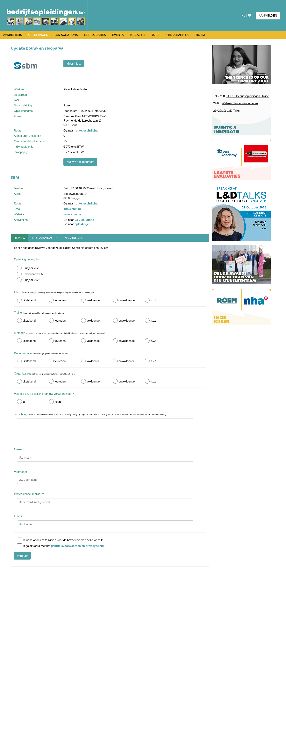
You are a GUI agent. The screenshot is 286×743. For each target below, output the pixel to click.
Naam (18, 449)
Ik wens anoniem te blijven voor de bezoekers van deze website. (63, 540)
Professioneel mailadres (29, 494)
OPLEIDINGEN (38, 34)
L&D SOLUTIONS (66, 34)
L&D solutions (84, 219)
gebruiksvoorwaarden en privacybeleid (77, 545)
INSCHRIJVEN (73, 237)
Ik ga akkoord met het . (63, 545)
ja (24, 401)
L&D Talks (233, 110)
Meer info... (74, 63)
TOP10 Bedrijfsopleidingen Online (247, 96)
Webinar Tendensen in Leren (240, 103)
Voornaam (20, 471)
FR (249, 15)
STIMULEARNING (178, 34)
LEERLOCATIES (95, 34)
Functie (18, 516)
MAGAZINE (137, 34)
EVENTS (118, 34)
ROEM (200, 34)
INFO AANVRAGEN (45, 237)
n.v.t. (153, 300)
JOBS (155, 34)
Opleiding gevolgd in (26, 259)
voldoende (93, 300)
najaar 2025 (32, 268)
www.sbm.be (72, 214)
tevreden (60, 300)
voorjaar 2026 (34, 274)
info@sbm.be (72, 209)
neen (57, 401)
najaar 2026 (32, 280)
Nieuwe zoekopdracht (80, 161)
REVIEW (19, 237)
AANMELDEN (268, 15)
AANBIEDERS (12, 34)
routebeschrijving (86, 130)
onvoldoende (126, 300)
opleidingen (82, 224)
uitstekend (29, 300)
